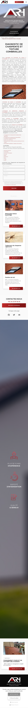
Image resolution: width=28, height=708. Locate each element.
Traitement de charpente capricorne (13, 246)
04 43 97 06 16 (14, 31)
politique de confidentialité (11, 184)
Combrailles (11, 37)
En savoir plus (16, 226)
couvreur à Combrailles (12, 118)
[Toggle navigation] (26, 2)
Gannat (5, 154)
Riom (5, 157)
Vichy (5, 160)
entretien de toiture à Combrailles (12, 102)
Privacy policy (14, 704)
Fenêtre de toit (10, 277)
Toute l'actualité (17, 668)
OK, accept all (14, 694)
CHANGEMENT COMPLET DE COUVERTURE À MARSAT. (12, 661)
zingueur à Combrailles (17, 124)
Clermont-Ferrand (7, 150)
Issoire (5, 155)
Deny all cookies (14, 698)
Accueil (2, 37)
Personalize (14, 702)
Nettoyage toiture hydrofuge (11, 214)
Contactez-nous (14, 33)
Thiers (5, 159)
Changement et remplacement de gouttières (12, 137)
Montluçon (6, 156)
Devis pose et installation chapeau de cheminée (13, 143)
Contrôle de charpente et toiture (10, 138)
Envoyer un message (14, 305)
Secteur (6, 37)
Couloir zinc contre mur (8, 139)
